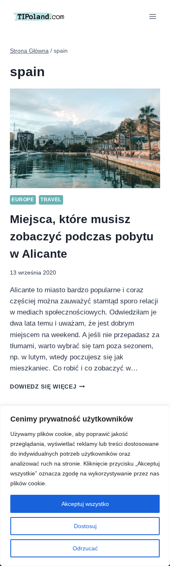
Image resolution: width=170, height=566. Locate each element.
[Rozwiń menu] (152, 16)
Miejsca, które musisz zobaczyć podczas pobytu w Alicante (81, 236)
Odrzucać (85, 548)
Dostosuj (85, 526)
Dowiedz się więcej (47, 387)
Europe (23, 200)
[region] (85, 485)
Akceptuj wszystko (85, 504)
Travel (50, 200)
